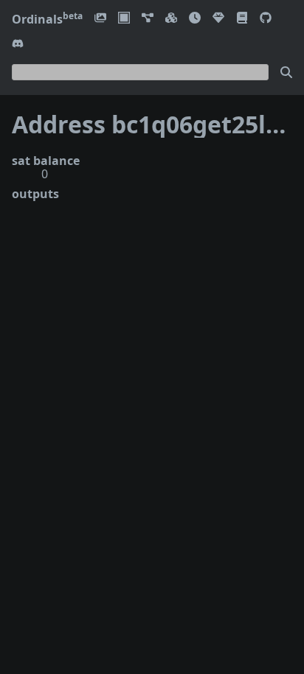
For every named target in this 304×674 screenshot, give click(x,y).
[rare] (218, 19)
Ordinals (47, 19)
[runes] (124, 19)
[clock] (195, 19)
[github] (266, 19)
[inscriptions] (100, 19)
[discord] (18, 45)
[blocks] (171, 19)
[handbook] (242, 19)
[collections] (147, 19)
